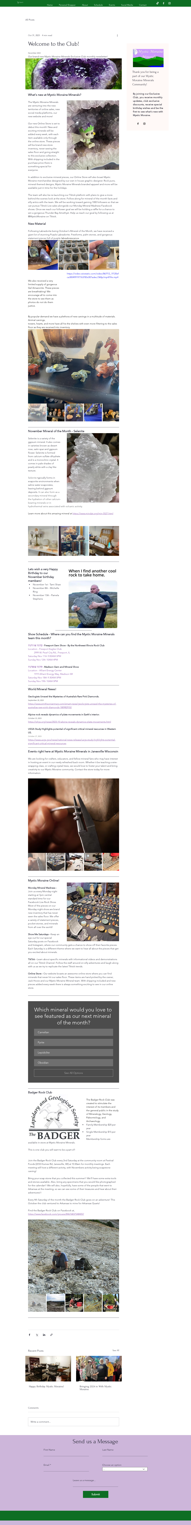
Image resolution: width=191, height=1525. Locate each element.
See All (116, 1350)
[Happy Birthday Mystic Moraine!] (48, 1368)
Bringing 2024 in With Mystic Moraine (96, 1388)
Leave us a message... (84, 1480)
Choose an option (111, 1465)
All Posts (29, 19)
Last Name (108, 1450)
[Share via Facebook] (29, 1334)
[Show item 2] (56, 412)
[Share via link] (51, 1334)
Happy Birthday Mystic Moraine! (46, 1386)
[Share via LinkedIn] (44, 1334)
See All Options (73, 1073)
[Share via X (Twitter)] (36, 1334)
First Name (49, 1450)
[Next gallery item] (115, 366)
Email (46, 1465)
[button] (23, 2)
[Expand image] (43, 255)
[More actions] (117, 35)
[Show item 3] (74, 412)
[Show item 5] (112, 412)
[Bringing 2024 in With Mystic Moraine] (99, 1368)
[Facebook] (163, 3)
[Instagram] (169, 3)
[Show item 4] (93, 412)
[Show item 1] (37, 412)
